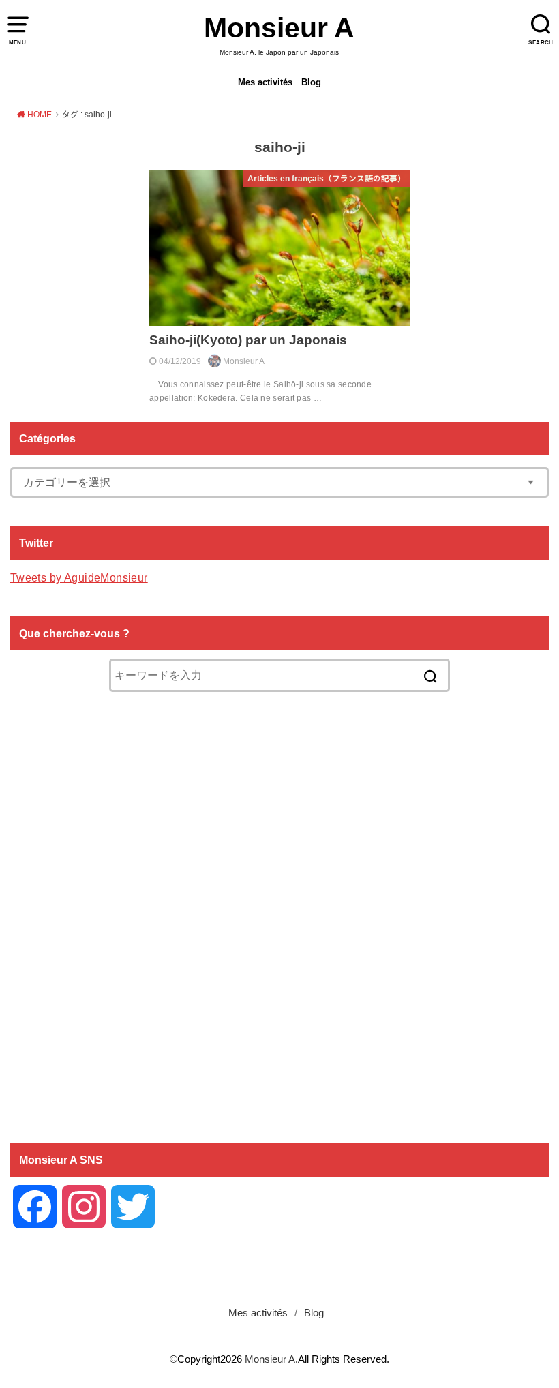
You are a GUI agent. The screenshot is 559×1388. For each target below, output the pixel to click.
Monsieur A (279, 28)
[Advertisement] (279, 916)
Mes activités (265, 82)
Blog (311, 82)
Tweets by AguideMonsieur (79, 577)
